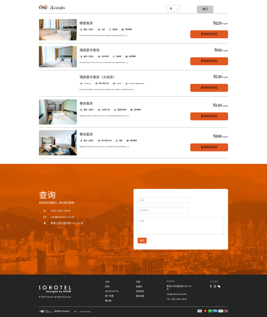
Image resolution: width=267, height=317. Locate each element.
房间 (107, 286)
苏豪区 (139, 286)
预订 (205, 9)
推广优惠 (109, 296)
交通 (138, 281)
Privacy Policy (85, 311)
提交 (142, 240)
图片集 (108, 300)
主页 (107, 281)
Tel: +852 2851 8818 (177, 299)
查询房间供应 (209, 34)
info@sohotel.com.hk (176, 294)
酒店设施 (140, 296)
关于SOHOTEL (112, 291)
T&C (75, 311)
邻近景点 (140, 291)
